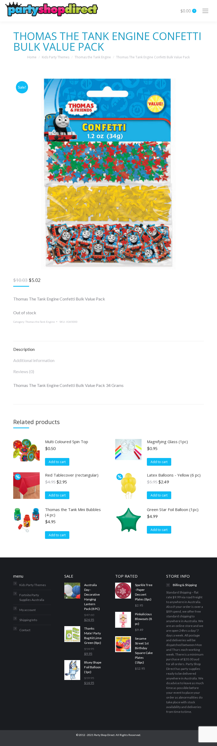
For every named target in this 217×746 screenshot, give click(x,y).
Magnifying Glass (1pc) (167, 441)
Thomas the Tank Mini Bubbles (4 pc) (73, 512)
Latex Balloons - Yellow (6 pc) (174, 475)
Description (24, 349)
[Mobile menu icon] (205, 11)
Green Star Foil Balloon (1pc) (172, 509)
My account (27, 610)
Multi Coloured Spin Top (66, 441)
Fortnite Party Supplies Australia (31, 597)
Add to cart (57, 462)
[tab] (108, 346)
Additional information (34, 360)
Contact (24, 630)
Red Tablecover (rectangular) (71, 475)
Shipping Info (28, 620)
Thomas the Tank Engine (40, 321)
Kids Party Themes (32, 585)
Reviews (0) (23, 371)
